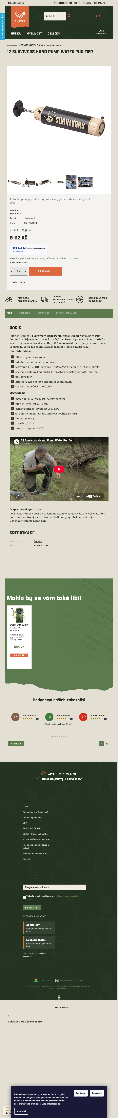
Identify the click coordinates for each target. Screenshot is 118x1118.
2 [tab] (54, 736)
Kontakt (27, 858)
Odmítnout (80, 1093)
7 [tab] (63, 736)
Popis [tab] (10, 313)
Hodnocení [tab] (25, 313)
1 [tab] (52, 736)
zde (58, 1103)
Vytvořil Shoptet (45, 980)
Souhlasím (97, 1093)
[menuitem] (16, 33)
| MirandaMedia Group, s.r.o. (68, 980)
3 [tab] (55, 736)
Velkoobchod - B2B (63, 3)
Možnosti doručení (19, 262)
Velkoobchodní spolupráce (35, 853)
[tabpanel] (25, 717)
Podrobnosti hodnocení (50, 45)
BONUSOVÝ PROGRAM (33, 828)
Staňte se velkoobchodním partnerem (34, 954)
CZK (75, 3)
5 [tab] (59, 736)
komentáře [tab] (43, 313)
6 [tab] (61, 736)
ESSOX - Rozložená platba (35, 833)
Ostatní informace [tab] (66, 313)
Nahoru (18, 743)
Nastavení (21, 1111)
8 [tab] (65, 736)
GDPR (25, 822)
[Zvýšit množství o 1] (26, 271)
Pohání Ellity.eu (17, 252)
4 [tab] (57, 736)
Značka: (16, 212)
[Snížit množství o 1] (11, 271)
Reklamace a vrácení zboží (35, 812)
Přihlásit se (32, 907)
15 (107, 743)
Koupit (17, 655)
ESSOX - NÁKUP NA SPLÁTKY (36, 839)
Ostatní (38, 541)
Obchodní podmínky (32, 817)
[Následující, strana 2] (101, 743)
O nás (25, 806)
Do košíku (44, 271)
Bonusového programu (35, 248)
